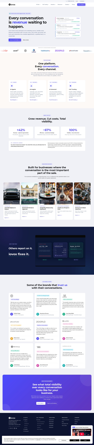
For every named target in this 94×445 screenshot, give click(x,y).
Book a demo (26, 39)
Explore (7, 217)
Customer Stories (65, 419)
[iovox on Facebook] (10, 428)
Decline (74, 440)
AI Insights (26, 429)
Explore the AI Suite (15, 39)
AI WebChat (26, 423)
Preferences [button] (12, 441)
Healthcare (51, 423)
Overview (38, 419)
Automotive (51, 419)
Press (76, 423)
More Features (40, 429)
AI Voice (25, 421)
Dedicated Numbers (41, 421)
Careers (76, 421)
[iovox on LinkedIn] (14, 428)
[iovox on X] (9, 428)
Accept (85, 440)
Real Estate (51, 421)
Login (77, 1)
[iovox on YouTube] (16, 428)
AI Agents (25, 419)
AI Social (25, 425)
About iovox (77, 419)
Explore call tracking (52, 403)
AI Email (25, 427)
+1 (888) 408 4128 (70, 1)
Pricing (73, 4)
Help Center (64, 425)
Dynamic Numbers (40, 423)
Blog (63, 421)
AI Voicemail (26, 431)
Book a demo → (81, 4)
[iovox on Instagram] (12, 428)
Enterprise (51, 427)
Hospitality (51, 425)
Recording (39, 425)
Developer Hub (65, 423)
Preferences (64, 440)
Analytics (38, 427)
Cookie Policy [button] (38, 439)
